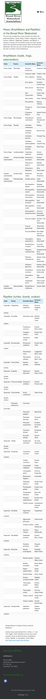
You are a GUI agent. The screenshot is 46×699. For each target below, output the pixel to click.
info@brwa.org (7, 656)
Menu (42, 12)
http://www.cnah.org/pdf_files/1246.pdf (17, 640)
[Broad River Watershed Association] (13, 12)
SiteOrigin (21, 695)
